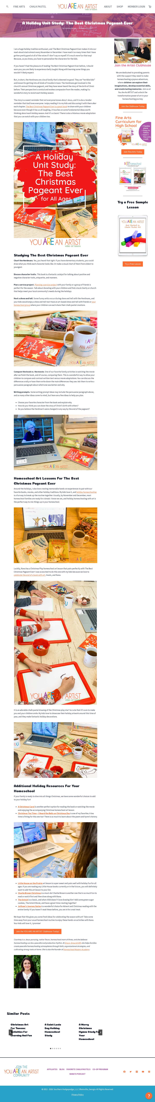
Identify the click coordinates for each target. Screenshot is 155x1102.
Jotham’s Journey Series (29, 906)
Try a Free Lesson (133, 263)
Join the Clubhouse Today (132, 106)
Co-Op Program (100, 1069)
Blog (61, 1069)
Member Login (136, 6)
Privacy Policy (78, 1094)
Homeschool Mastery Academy (76, 949)
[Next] (100, 1032)
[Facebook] (124, 1072)
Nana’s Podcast (77, 1073)
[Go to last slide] (11, 1032)
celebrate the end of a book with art (29, 575)
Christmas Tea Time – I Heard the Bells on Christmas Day (44, 813)
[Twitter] (130, 1072)
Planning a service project (46, 284)
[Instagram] (137, 1072)
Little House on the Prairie (30, 883)
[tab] (50, 1048)
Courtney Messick (70, 28)
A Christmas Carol (26, 806)
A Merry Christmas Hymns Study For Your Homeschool (89, 1031)
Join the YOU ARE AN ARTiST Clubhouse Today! (37, 931)
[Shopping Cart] (150, 6)
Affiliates (52, 1069)
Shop (120, 6)
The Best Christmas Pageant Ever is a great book (46, 106)
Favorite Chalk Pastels (78, 1069)
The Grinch (23, 899)
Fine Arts (19, 6)
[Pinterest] (149, 1072)
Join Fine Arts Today (133, 151)
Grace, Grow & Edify (73, 943)
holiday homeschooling (86, 492)
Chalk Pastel (38, 6)
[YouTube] (143, 1072)
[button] (7, 7)
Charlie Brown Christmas (29, 893)
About (108, 6)
